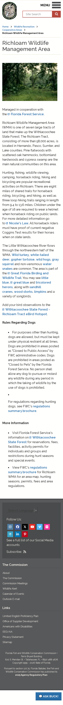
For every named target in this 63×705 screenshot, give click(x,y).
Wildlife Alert (10, 588)
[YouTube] (32, 527)
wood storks (23, 292)
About (6, 573)
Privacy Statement (13, 636)
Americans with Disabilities (17, 626)
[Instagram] (10, 527)
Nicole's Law (18, 223)
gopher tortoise (23, 259)
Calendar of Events (13, 593)
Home (5, 26)
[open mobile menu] (56, 6)
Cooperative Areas (12, 30)
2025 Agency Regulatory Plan (31, 675)
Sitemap (7, 642)
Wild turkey (20, 255)
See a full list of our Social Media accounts (30, 542)
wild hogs (43, 259)
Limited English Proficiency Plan (20, 616)
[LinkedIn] (17, 534)
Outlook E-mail (11, 599)
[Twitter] (25, 527)
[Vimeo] (40, 527)
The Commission (12, 578)
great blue (21, 282)
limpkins (40, 292)
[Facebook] (17, 527)
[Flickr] (47, 527)
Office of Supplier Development (20, 621)
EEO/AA (7, 631)
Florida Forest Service (27, 114)
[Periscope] (10, 534)
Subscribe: (14, 552)
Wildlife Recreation (24, 26)
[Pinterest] (25, 534)
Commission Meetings (15, 583)
